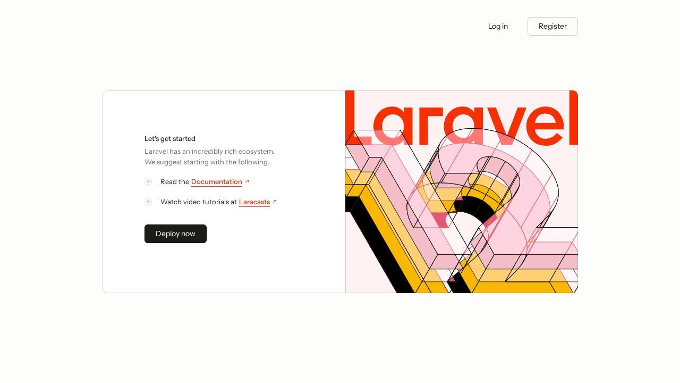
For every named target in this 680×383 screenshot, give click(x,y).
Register (553, 26)
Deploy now (176, 233)
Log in (498, 26)
